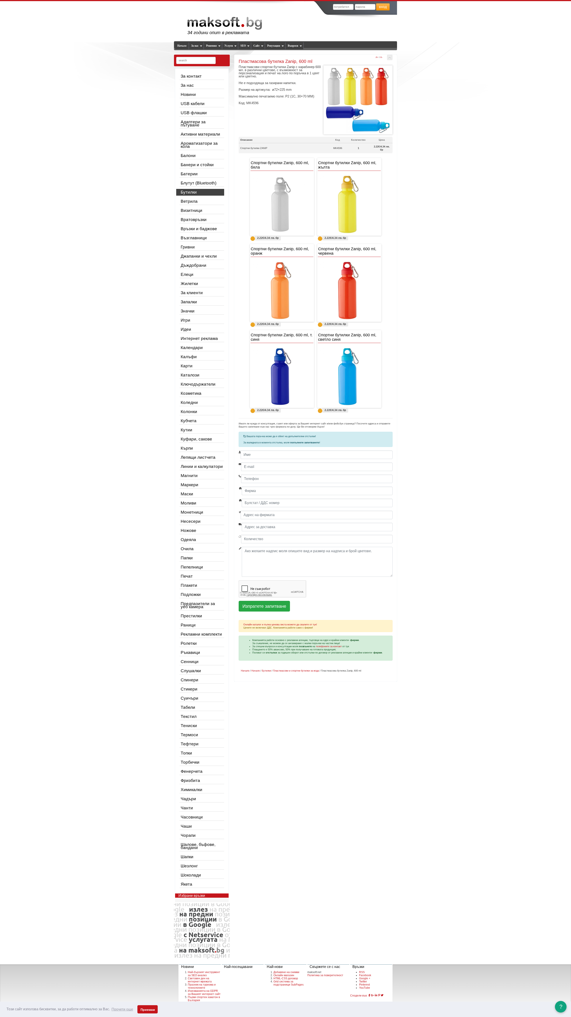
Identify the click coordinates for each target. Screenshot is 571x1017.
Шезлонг (189, 866)
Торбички (190, 762)
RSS (362, 972)
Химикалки (191, 789)
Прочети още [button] (122, 1009)
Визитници (191, 210)
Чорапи (188, 835)
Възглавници (194, 238)
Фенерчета (192, 771)
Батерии (189, 174)
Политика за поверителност (325, 975)
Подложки (191, 594)
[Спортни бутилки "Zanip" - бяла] (281, 204)
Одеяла (188, 539)
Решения (211, 45)
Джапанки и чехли (199, 256)
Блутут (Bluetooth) (198, 183)
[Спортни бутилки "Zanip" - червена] (349, 290)
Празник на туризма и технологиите (202, 986)
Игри (185, 320)
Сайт (256, 45)
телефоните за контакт (329, 646)
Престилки (191, 616)
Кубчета (189, 420)
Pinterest (364, 984)
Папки (187, 558)
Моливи (188, 503)
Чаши (186, 826)
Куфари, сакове (196, 439)
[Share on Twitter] (382, 995)
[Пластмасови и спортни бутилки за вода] (390, 57)
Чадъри (188, 798)
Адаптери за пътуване (193, 123)
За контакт (191, 76)
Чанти (187, 808)
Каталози (190, 375)
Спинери (189, 680)
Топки (186, 753)
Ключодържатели (198, 384)
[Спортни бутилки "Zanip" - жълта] (349, 204)
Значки (187, 311)
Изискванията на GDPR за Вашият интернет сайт (204, 992)
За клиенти (192, 292)
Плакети (189, 585)
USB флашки (194, 112)
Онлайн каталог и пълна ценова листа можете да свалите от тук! (280, 624)
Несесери (191, 521)
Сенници (190, 661)
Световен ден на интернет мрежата (200, 980)
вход (383, 7)
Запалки (189, 302)
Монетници (192, 512)
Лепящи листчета (198, 457)
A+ (377, 57)
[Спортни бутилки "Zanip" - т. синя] (281, 376)
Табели (188, 707)
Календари (192, 347)
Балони (188, 155)
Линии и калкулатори (202, 466)
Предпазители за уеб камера (198, 605)
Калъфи (189, 356)
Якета (186, 884)
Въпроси (293, 45)
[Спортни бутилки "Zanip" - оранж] (281, 290)
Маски (187, 494)
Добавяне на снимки (286, 972)
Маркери (189, 484)
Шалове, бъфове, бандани (198, 846)
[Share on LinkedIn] (376, 995)
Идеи (186, 329)
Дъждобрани (193, 265)
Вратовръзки (194, 219)
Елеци (187, 274)
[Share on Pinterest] (379, 995)
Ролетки (189, 643)
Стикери (189, 689)
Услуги (228, 45)
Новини (188, 94)
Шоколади (191, 875)
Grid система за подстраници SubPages (288, 983)
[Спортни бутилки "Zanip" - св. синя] (349, 376)
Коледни (189, 402)
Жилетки (189, 283)
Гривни (188, 247)
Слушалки (191, 670)
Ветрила (189, 201)
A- (381, 57)
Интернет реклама (199, 338)
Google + (364, 978)
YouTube (364, 987)
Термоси (189, 734)
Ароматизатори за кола (199, 145)
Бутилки (189, 192)
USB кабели (193, 103)
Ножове (188, 530)
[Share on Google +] (372, 995)
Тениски (189, 725)
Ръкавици (190, 652)
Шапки (187, 856)
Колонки (189, 411)
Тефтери (190, 744)
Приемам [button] (148, 1009)
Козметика (191, 393)
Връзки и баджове (199, 228)
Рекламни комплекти (201, 634)
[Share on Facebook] (369, 995)
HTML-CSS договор (285, 978)
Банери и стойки (197, 164)
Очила (187, 548)
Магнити (189, 475)
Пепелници (192, 567)
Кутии (186, 430)
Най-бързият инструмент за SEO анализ (204, 974)
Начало (181, 45)
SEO (243, 45)
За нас (195, 45)
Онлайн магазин (283, 975)
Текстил (189, 716)
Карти (186, 366)
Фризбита (190, 780)
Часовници (192, 817)
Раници (188, 625)
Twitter (363, 981)
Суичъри (189, 698)
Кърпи (187, 448)
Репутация (273, 45)
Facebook (365, 975)
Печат (187, 576)
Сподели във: (358, 995)
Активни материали (200, 134)
